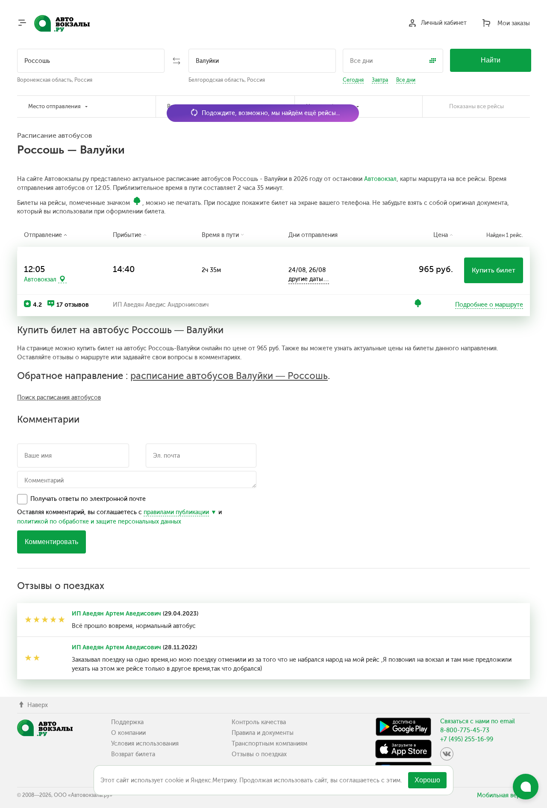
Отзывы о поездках (259, 754)
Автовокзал (380, 179)
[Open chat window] (525, 786)
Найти (490, 60)
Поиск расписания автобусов (59, 397)
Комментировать (51, 541)
